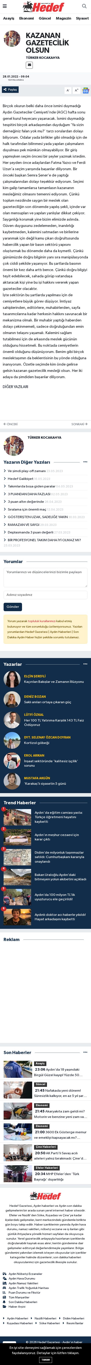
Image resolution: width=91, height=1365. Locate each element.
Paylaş (12, 89)
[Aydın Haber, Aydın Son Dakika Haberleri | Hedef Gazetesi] (43, 6)
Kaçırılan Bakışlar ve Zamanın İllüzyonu (54, 682)
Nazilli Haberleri (45, 1318)
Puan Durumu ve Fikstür (24, 1292)
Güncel (45, 18)
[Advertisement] (45, 992)
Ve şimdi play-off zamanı (27, 471)
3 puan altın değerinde (26, 502)
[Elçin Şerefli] (12, 679)
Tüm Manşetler (19, 1297)
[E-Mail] (29, 65)
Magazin (63, 18)
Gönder (13, 607)
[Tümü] (85, 664)
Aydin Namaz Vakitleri (23, 1283)
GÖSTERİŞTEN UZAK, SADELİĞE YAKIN (38, 517)
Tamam (45, 1360)
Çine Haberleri (46, 1147)
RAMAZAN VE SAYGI (24, 525)
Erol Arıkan (34, 755)
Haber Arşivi (17, 1306)
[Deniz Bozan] (12, 699)
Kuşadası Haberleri (20, 1323)
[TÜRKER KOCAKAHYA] (12, 38)
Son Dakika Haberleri (23, 1302)
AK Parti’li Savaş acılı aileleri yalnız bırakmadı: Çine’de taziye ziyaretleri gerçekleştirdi (59, 1156)
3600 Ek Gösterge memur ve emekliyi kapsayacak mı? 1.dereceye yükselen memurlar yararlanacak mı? (60, 1135)
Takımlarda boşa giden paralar (32, 486)
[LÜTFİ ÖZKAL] (12, 720)
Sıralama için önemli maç (27, 509)
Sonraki (78, 424)
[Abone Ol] (85, 90)
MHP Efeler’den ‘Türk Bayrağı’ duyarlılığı (56, 1176)
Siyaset (82, 18)
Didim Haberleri (73, 1318)
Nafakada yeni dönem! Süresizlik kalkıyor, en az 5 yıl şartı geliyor (60, 1094)
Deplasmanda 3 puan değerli (31, 532)
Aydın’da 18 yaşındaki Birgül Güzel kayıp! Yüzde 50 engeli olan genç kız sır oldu (56, 1073)
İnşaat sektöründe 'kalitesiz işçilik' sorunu (51, 763)
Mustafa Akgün (37, 778)
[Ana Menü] (5, 6)
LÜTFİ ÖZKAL (34, 714)
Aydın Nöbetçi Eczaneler (25, 1273)
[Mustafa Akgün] (12, 781)
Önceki (12, 424)
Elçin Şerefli (35, 676)
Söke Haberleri (49, 1323)
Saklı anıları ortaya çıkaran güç (47, 702)
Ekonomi (26, 18)
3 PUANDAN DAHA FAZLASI (29, 494)
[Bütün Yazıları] (85, 462)
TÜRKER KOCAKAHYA (43, 57)
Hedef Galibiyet (21, 479)
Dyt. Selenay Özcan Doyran (47, 737)
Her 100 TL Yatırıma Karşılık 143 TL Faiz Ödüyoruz (54, 723)
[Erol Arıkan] (12, 760)
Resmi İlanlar (75, 1323)
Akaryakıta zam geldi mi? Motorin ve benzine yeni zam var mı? (59, 1115)
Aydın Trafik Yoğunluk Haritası (29, 1288)
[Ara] (84, 6)
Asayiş (8, 18)
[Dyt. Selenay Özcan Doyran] (12, 740)
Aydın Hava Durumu (22, 1278)
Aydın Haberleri (17, 1318)
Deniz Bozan (35, 696)
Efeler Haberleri (47, 1168)
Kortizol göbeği (36, 743)
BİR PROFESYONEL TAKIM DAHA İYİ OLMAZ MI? (44, 540)
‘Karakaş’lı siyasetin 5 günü (45, 784)
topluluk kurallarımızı (42, 621)
